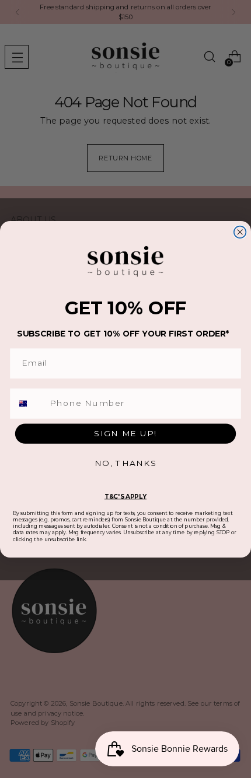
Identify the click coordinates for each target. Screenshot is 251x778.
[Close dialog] (240, 232)
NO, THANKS (125, 463)
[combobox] (28, 403)
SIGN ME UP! (125, 432)
